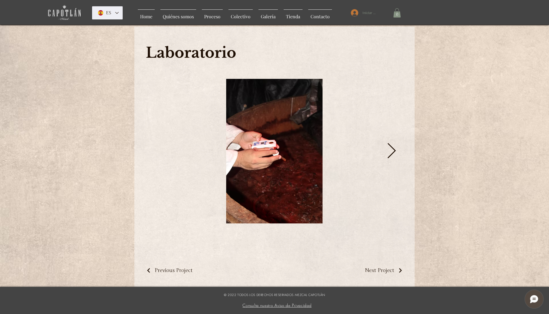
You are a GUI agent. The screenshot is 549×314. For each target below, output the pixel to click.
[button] (397, 12)
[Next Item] (391, 151)
